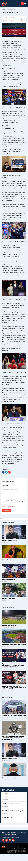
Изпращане (6, 510)
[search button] (22, 3)
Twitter (6, 840)
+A (8, 20)
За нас (3, 832)
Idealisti (3, 846)
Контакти (8, 832)
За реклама (13, 832)
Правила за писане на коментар (8, 506)
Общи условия (23, 832)
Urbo (18, 832)
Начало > (4, 9)
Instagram (10, 840)
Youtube (13, 840)
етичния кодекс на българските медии (18, 848)
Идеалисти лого (4, 4)
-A (11, 20)
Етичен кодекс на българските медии (9, 834)
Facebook (3, 840)
